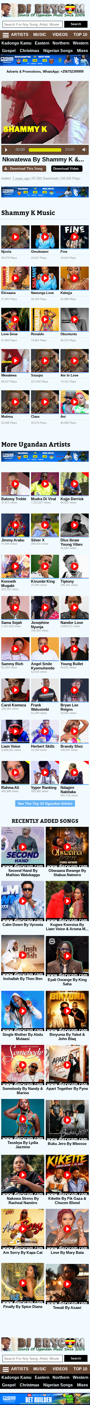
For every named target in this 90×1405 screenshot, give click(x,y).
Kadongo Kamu (17, 43)
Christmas (29, 51)
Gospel (9, 51)
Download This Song (26, 169)
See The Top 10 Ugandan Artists (45, 803)
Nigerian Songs (58, 51)
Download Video (66, 169)
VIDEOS (60, 34)
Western (80, 43)
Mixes (82, 51)
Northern (61, 43)
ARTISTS (19, 34)
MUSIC (39, 34)
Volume (83, 149)
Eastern (42, 43)
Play (6, 150)
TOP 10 (80, 34)
